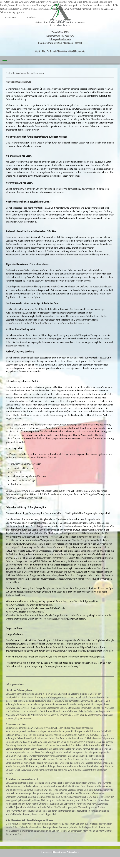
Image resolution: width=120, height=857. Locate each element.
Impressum (46, 852)
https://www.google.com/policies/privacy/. (59, 666)
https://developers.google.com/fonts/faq (81, 662)
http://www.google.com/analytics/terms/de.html (29, 604)
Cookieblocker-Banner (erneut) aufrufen (25, 73)
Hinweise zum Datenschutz (66, 852)
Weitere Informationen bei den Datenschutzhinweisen (60, 22)
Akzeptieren (10, 17)
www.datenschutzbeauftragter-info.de (81, 519)
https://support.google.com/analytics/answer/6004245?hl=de (35, 608)
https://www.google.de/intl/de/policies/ (25, 611)
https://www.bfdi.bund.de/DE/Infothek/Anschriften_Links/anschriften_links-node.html (47, 323)
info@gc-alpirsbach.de (60, 39)
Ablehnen (31, 17)
